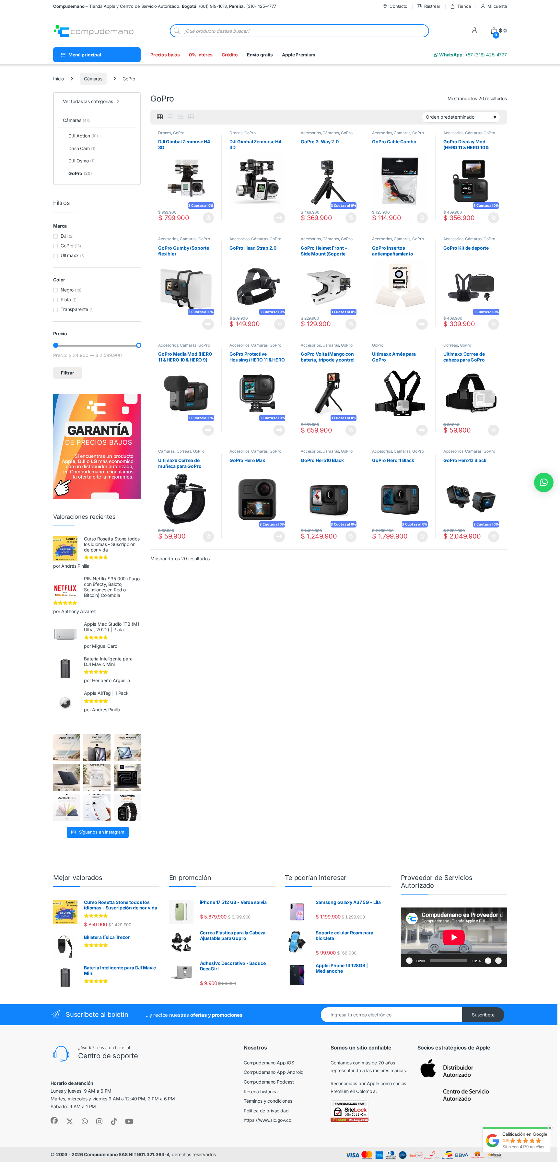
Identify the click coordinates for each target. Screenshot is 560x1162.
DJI (64, 236)
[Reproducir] (409, 960)
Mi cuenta (497, 6)
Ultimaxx (70, 255)
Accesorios (311, 132)
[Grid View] (160, 117)
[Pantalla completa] (498, 960)
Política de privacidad (266, 1110)
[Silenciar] (488, 960)
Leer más (279, 217)
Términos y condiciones (268, 1101)
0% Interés (201, 54)
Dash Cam (81, 148)
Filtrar (67, 372)
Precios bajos (165, 54)
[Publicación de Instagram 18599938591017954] (66, 807)
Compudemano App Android (274, 1072)
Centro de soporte (108, 1055)
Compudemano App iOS (269, 1062)
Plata (66, 299)
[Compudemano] (96, 807)
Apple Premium (298, 54)
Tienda (464, 6)
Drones (164, 132)
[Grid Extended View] (170, 117)
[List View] (180, 117)
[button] (544, 482)
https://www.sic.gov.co (267, 1120)
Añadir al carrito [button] (207, 217)
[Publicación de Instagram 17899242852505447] (66, 777)
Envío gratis (260, 54)
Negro (67, 289)
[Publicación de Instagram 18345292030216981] (127, 747)
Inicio (58, 78)
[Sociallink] (54, 1120)
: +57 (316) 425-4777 (472, 54)
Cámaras (93, 78)
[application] (454, 937)
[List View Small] (191, 117)
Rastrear (432, 6)
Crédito (230, 54)
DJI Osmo (82, 160)
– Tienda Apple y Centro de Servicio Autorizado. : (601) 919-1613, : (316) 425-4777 (164, 6)
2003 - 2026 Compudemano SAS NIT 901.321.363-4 (112, 1154)
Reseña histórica (261, 1091)
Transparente (74, 309)
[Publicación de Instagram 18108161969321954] (96, 747)
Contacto (398, 6)
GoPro (178, 132)
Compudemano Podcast (269, 1082)
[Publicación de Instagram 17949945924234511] (66, 747)
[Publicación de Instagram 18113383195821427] (96, 777)
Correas (450, 345)
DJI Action (83, 135)
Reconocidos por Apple (355, 1083)
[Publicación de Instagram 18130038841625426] (127, 777)
